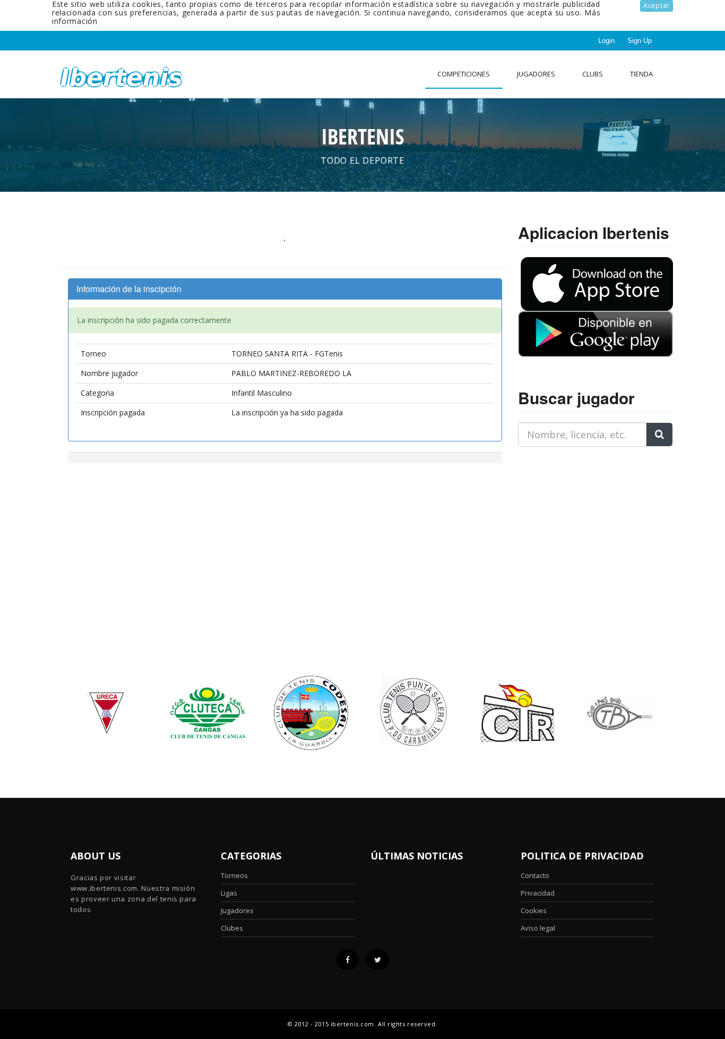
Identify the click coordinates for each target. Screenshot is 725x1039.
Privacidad (538, 893)
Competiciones (463, 74)
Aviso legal (538, 928)
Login (606, 41)
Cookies (534, 910)
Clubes (232, 928)
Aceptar (656, 5)
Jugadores (536, 74)
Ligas (229, 893)
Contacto (535, 875)
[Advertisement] (584, 521)
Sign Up (639, 41)
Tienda (641, 74)
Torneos (234, 875)
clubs (592, 74)
